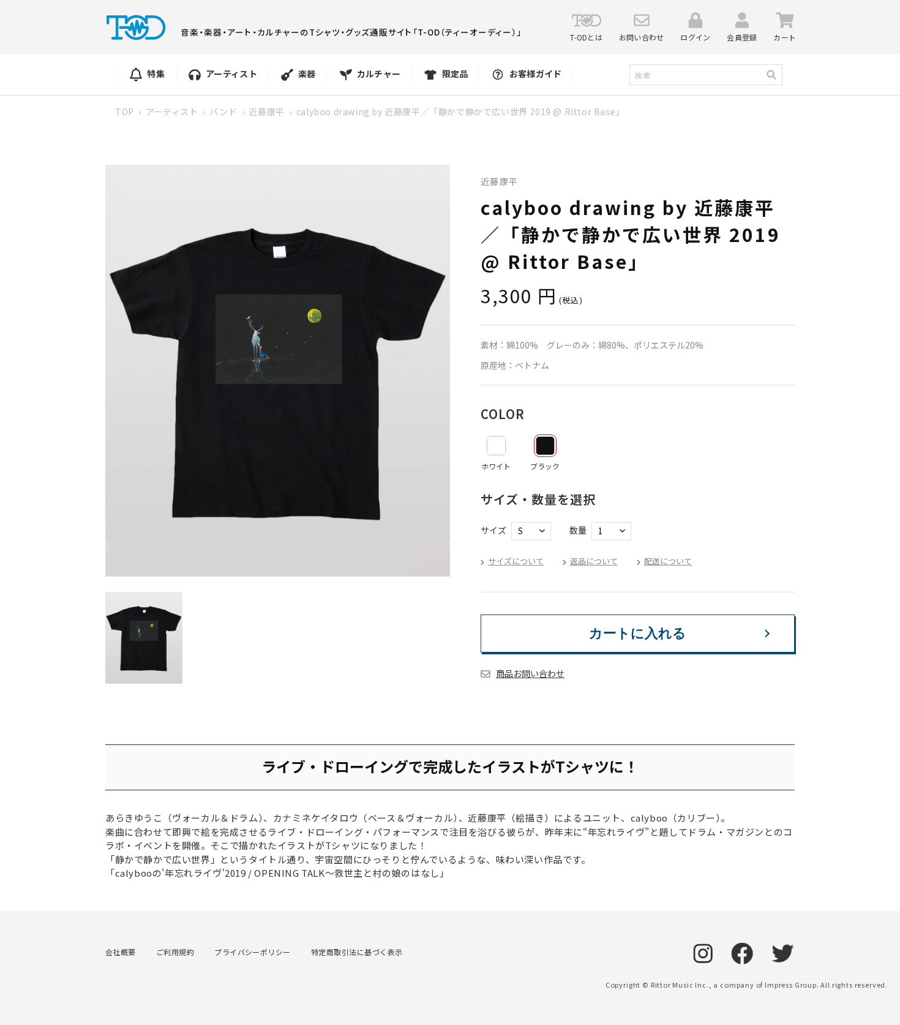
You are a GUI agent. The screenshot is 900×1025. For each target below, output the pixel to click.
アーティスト (172, 111)
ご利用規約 (175, 952)
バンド (223, 111)
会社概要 (120, 952)
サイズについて (516, 561)
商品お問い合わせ (530, 673)
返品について (594, 561)
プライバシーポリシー (252, 952)
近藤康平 (266, 111)
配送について (668, 561)
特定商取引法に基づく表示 (357, 952)
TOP (124, 111)
